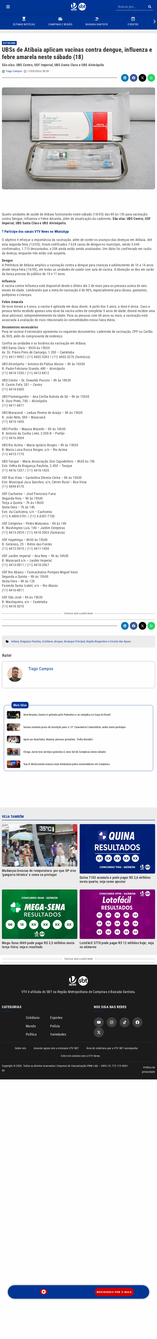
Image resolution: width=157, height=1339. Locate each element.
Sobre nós (20, 1048)
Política (31, 1034)
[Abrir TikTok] (125, 1022)
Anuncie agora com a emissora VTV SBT (56, 1048)
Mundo (31, 1026)
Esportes (56, 1018)
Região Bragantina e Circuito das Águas (108, 641)
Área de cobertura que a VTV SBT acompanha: (112, 1048)
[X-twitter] (99, 1032)
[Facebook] (137, 1022)
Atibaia (15, 641)
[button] (8, 6)
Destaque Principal (74, 641)
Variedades (58, 1034)
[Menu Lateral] (8, 6)
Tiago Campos (14, 71)
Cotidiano (9, 43)
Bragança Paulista (30, 641)
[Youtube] (99, 1022)
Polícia (55, 1026)
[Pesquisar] (149, 6)
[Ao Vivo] (43, 1292)
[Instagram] (112, 1022)
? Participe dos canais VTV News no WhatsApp (35, 231)
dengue (58, 641)
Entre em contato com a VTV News (80, 1055)
